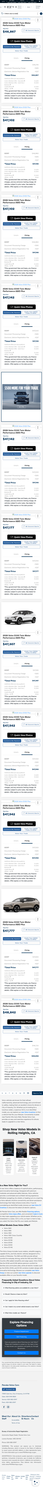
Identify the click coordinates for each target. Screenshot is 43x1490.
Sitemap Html (17, 1477)
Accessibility (15, 1420)
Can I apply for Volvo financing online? (17, 1300)
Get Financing (21, 1337)
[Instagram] (8, 1407)
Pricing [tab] (27, 58)
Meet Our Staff (6, 1417)
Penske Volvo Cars (4, 1477)
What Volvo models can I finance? (15, 1313)
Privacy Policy (8, 1477)
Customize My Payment (12, 46)
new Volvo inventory (28, 1112)
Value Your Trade (21, 51)
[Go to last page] (28, 1093)
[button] (37, 20)
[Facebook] (4, 1407)
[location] (39, 1)
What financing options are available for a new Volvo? (21, 1288)
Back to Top (37, 1093)
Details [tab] (16, 58)
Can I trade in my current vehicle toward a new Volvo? (22, 1306)
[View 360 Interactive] (21, 41)
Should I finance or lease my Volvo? (16, 1294)
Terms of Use (16, 1423)
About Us (16, 1416)
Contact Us (21, 1353)
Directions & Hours (26, 1417)
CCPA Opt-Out (27, 1477)
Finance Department (21, 1331)
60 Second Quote (32, 30)
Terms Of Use (12, 1477)
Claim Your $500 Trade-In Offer (31, 46)
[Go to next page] (24, 1093)
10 (20, 1093)
